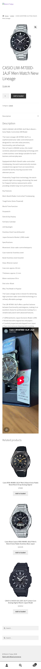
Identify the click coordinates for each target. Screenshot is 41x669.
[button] (35, 27)
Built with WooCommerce (11, 657)
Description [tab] (6, 116)
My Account (7, 665)
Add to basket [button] (20, 493)
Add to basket (18, 96)
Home (7, 16)
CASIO (12, 16)
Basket (31, 663)
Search (20, 665)
